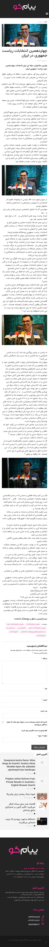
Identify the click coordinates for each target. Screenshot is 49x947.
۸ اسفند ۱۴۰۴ (30, 814)
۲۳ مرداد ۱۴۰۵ (30, 773)
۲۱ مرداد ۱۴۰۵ (30, 789)
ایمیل (44, 699)
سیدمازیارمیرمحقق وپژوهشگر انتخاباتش (33, 632)
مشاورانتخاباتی (41, 636)
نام (45, 688)
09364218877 (34, 920)
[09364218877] (43, 917)
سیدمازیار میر (10, 628)
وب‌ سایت (43, 711)
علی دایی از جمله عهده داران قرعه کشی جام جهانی (29, 900)
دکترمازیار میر (22, 628)
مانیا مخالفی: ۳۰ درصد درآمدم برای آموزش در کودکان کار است (25, 897)
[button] (47, 13)
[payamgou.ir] (42, 924)
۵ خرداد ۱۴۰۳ (42, 61)
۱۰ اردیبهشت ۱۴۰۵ (29, 798)
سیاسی (40, 22)
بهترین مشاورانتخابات (32, 624)
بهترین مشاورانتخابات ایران (15, 624)
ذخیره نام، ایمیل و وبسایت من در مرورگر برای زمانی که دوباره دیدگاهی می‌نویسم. (27, 723)
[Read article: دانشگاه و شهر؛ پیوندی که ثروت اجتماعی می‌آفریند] (42, 821)
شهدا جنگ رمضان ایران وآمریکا (21, 794)
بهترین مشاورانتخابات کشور (37, 628)
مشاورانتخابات (14, 632)
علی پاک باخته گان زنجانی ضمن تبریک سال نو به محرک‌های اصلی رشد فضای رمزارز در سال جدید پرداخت (24, 893)
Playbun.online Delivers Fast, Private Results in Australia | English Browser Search (20, 782)
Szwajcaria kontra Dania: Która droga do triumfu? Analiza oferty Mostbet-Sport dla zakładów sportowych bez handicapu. (18, 765)
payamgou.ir (34, 924)
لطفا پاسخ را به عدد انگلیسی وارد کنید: (34, 731)
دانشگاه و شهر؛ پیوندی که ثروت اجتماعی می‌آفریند (20, 821)
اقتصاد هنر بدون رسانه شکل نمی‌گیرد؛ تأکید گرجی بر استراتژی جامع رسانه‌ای (20, 807)
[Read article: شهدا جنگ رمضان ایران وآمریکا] (42, 796)
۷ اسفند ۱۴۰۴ (30, 826)
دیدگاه (44, 658)
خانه (45, 22)
